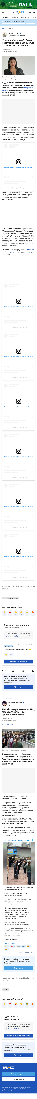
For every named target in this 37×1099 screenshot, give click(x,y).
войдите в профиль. (12, 636)
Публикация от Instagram (18, 188)
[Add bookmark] (33, 670)
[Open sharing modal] (23, 671)
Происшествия (7, 698)
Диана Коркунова (12, 598)
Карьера (15, 17)
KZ (30, 12)
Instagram (20, 687)
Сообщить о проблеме (18, 1074)
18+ (4, 598)
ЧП (15, 698)
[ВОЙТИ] (34, 12)
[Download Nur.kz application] (18, 4)
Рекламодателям (18, 1079)
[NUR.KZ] (18, 12)
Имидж (11, 29)
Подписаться (18, 968)
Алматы (5, 989)
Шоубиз (5, 17)
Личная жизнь (24, 17)
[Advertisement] (18, 111)
